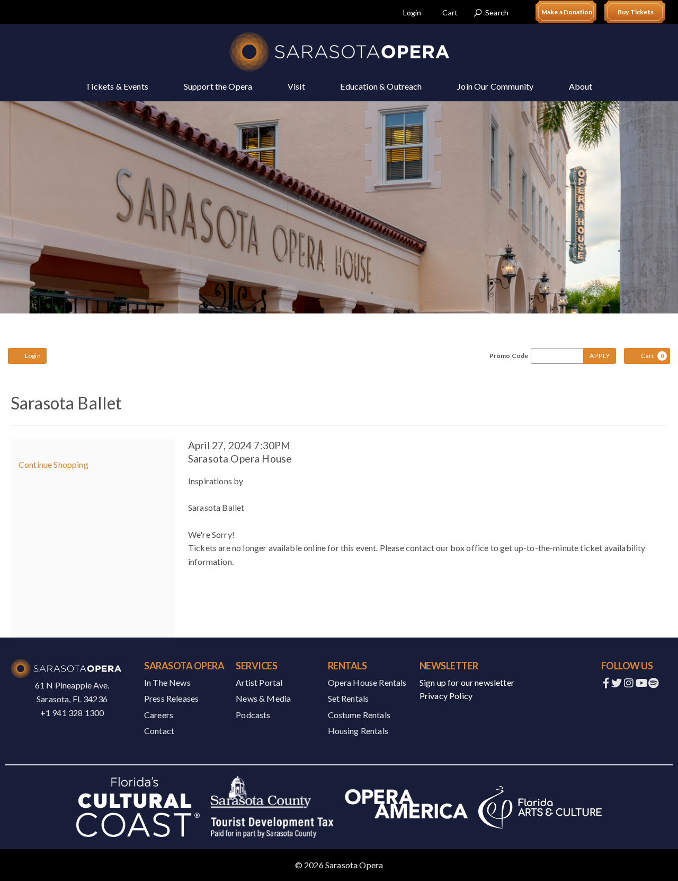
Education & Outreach (381, 86)
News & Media (263, 698)
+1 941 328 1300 (72, 713)
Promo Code (509, 356)
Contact (159, 731)
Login (412, 12)
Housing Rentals (358, 731)
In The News (167, 682)
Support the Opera (218, 86)
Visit (296, 86)
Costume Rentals (359, 715)
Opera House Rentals (367, 682)
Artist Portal (259, 682)
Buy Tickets (636, 12)
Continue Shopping (53, 464)
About (581, 86)
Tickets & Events (116, 86)
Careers (158, 715)
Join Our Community (495, 86)
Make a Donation (566, 12)
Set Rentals (348, 698)
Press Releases (171, 698)
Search (496, 12)
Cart (450, 12)
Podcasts (253, 715)
